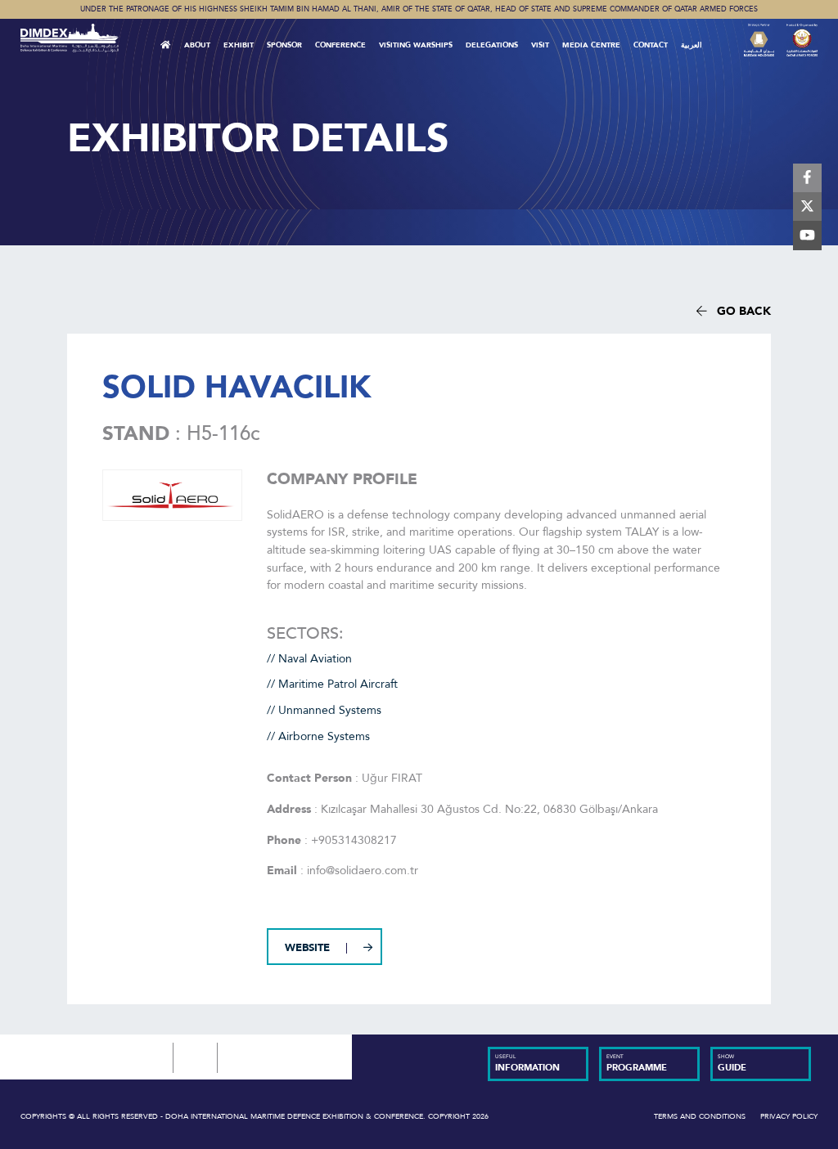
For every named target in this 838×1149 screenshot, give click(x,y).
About (197, 45)
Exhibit (238, 45)
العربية (691, 45)
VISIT (540, 45)
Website (307, 947)
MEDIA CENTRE (591, 45)
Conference (340, 45)
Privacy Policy (789, 1116)
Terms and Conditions (700, 1116)
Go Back (739, 311)
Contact (650, 45)
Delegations (492, 45)
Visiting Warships (416, 45)
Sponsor (284, 45)
